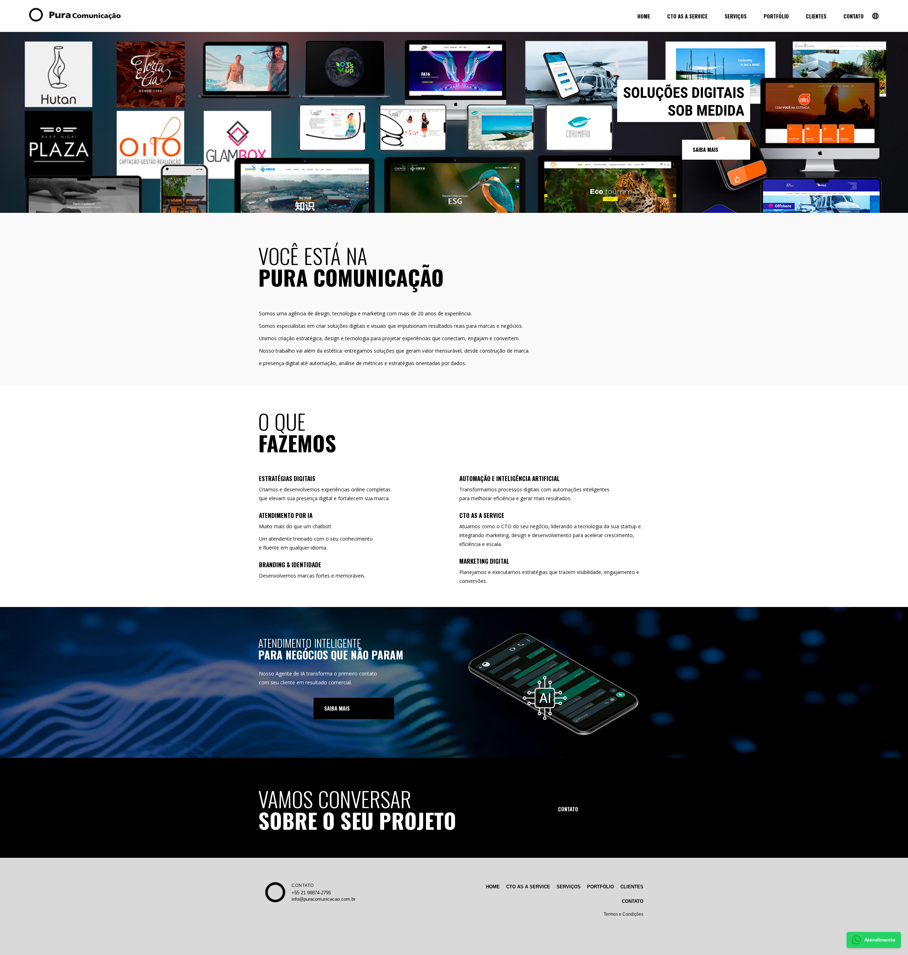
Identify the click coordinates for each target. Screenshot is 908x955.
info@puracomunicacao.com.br (323, 899)
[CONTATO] (587, 809)
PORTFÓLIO (600, 886)
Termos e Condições (623, 914)
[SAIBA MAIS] (716, 150)
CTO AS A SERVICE (528, 886)
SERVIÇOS (569, 886)
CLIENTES (631, 886)
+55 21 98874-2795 (311, 892)
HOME (493, 886)
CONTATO (303, 885)
